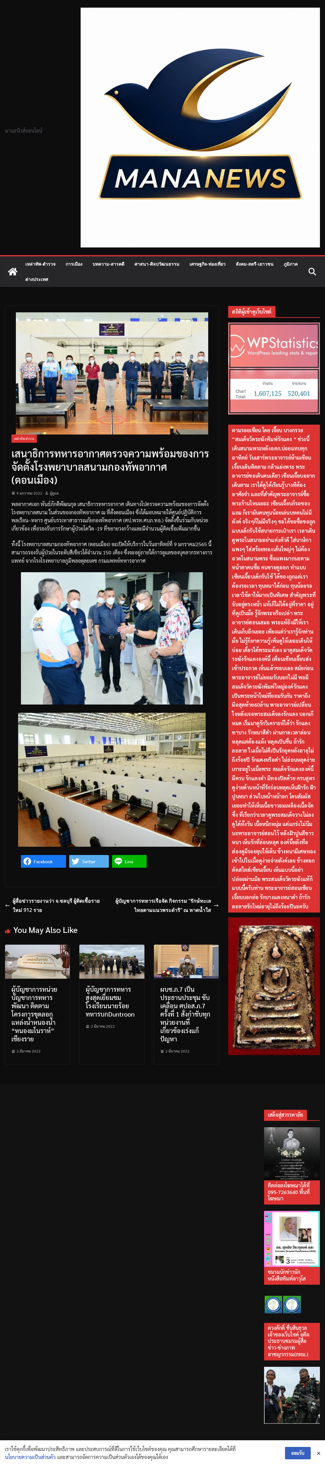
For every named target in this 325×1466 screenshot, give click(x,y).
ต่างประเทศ (36, 279)
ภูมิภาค (291, 264)
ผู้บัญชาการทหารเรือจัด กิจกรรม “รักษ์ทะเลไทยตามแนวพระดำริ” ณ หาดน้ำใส (163, 905)
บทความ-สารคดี (108, 264)
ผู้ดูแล (54, 493)
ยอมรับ (297, 1453)
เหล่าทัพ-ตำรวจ (40, 264)
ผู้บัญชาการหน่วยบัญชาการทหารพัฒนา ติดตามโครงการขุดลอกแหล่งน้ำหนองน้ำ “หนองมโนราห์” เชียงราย (34, 1014)
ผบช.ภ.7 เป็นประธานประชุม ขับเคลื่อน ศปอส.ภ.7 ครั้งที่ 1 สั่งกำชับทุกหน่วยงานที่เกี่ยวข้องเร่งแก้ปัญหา (185, 1014)
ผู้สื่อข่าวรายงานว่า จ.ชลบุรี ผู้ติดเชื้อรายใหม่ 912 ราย (56, 905)
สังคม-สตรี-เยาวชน (255, 264)
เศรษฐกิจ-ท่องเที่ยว (207, 264)
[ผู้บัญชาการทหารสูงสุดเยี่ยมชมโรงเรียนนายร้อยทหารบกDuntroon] (111, 948)
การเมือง (74, 264)
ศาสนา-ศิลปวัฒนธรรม (157, 264)
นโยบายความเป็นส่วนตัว (30, 1457)
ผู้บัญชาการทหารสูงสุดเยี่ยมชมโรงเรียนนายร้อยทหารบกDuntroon (110, 1001)
